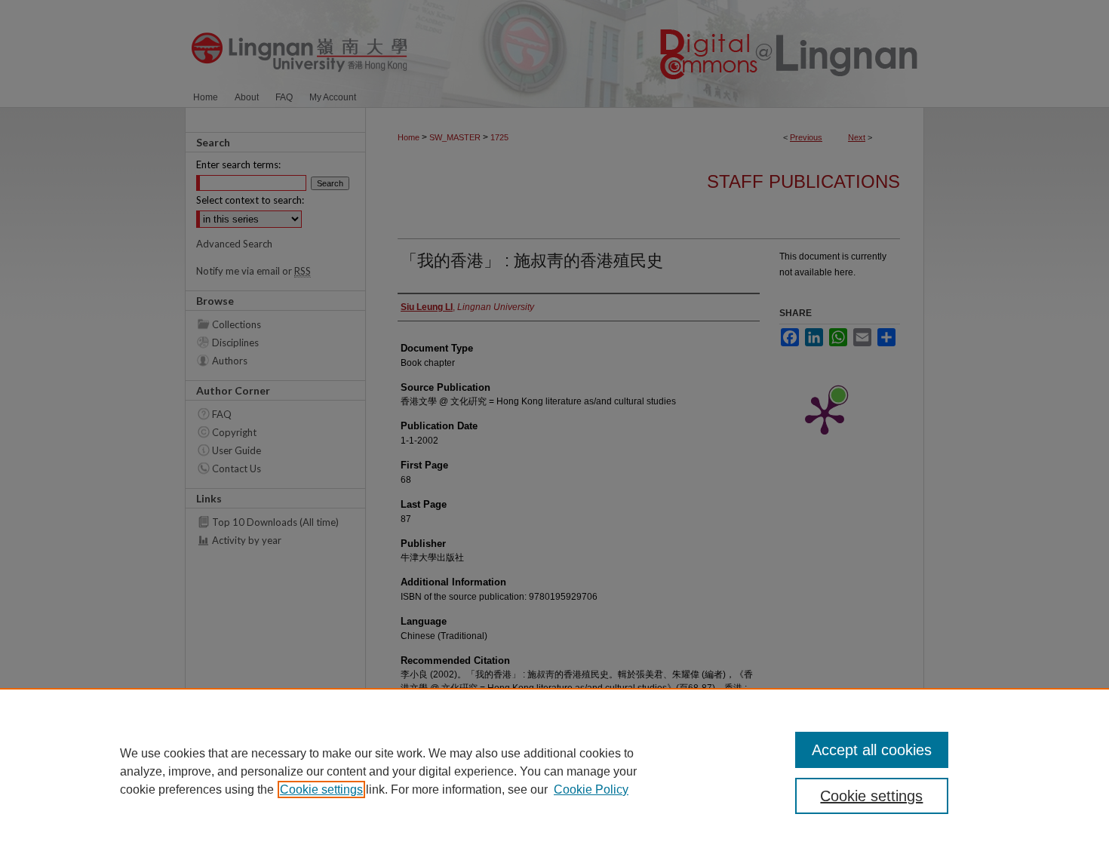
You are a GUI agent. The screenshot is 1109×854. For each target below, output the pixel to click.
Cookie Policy (591, 789)
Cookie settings (321, 789)
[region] (554, 771)
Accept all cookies (872, 750)
